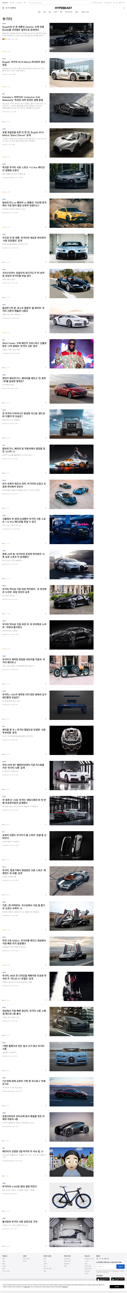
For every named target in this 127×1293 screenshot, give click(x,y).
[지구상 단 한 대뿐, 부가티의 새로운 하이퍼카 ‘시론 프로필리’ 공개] (71, 248)
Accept (117, 1286)
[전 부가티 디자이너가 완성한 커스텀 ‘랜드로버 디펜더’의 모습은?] (71, 424)
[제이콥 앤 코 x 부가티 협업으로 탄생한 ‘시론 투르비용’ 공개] (71, 740)
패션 (39, 12)
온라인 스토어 (85, 12)
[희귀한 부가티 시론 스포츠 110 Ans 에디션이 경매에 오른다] (71, 178)
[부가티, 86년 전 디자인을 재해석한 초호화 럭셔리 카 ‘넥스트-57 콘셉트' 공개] (71, 986)
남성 (45, 1259)
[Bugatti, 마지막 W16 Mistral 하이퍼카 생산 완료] (71, 72)
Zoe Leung (6, 111)
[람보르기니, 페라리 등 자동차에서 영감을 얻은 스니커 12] (71, 459)
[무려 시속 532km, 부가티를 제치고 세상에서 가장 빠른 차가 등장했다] (71, 951)
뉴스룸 (86, 1261)
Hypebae (66, 1263)
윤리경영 (87, 1271)
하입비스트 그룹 (89, 1259)
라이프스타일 (68, 12)
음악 (61, 12)
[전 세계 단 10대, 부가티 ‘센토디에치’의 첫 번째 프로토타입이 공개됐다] (71, 810)
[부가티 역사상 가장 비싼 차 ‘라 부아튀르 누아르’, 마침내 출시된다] (71, 635)
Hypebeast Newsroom (9, 177)
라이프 (45, 1263)
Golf (45, 1266)
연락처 (86, 1273)
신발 (44, 12)
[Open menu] (3, 8)
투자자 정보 (88, 1266)
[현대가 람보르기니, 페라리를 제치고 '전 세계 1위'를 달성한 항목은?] (71, 389)
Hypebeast (67, 1259)
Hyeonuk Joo (7, 212)
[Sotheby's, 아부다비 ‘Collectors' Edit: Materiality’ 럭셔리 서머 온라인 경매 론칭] (71, 107)
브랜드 (77, 12)
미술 (50, 12)
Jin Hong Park (7, 1126)
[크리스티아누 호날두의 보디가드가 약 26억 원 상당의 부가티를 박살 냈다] (71, 283)
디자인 (55, 12)
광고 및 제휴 (88, 1268)
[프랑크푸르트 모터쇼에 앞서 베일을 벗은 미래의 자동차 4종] (71, 1127)
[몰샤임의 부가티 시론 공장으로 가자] (71, 1232)
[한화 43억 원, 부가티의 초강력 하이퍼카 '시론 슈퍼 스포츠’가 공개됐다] (71, 564)
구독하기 (120, 1266)
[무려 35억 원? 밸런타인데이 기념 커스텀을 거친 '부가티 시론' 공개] (71, 775)
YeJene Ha (7, 1056)
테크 (3, 832)
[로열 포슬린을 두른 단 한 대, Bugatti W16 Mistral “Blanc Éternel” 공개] (71, 143)
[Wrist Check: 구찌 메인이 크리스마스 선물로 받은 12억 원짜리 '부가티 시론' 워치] (71, 354)
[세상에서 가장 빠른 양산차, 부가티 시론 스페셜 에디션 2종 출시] (71, 1021)
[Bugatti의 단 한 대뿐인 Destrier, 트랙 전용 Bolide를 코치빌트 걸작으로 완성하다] (71, 37)
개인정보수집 (115, 1271)
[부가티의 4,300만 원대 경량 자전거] (71, 1197)
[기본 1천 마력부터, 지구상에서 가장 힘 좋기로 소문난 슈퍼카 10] (71, 916)
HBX (65, 1266)
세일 (45, 1271)
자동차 (4, 23)
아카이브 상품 (47, 1268)
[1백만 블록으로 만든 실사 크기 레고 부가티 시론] (71, 1056)
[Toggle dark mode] (123, 7)
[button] (29, 51)
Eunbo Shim (7, 283)
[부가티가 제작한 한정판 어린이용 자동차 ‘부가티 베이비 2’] (71, 670)
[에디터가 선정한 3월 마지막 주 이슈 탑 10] (71, 1162)
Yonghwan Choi (8, 318)
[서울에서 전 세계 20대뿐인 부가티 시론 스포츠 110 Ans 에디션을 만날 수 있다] (71, 529)
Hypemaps (67, 1261)
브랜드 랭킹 (26, 1259)
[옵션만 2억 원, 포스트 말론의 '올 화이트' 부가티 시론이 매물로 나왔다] (71, 318)
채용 (86, 1263)
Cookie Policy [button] (27, 1286)
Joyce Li (6, 74)
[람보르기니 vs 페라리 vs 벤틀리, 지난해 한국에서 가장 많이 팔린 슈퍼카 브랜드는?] (71, 213)
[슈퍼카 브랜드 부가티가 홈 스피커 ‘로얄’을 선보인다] (71, 845)
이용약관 (122, 1271)
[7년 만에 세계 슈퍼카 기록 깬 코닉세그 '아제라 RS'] (71, 1092)
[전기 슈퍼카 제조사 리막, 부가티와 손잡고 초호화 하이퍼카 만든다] (71, 494)
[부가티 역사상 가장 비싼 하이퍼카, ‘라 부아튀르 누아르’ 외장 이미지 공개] (71, 599)
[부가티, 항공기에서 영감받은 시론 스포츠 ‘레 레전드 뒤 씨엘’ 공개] (71, 881)
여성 (45, 1261)
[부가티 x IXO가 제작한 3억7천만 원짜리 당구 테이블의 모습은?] (71, 705)
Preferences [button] (65, 1286)
